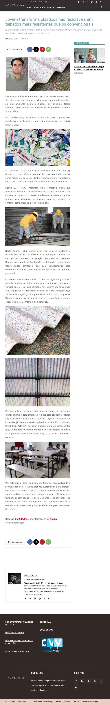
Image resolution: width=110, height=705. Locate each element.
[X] (96, 2)
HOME (29, 7)
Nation (53, 519)
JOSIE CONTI (38, 7)
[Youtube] (101, 2)
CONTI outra (13, 39)
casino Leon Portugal (90, 701)
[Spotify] (92, 2)
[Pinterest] (87, 2)
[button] (101, 7)
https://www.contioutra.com (34, 579)
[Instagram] (83, 2)
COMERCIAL (45, 622)
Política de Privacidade (43, 701)
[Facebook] (78, 2)
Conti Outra (21, 519)
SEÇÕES (49, 7)
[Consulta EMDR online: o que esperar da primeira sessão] (89, 49)
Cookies (58, 701)
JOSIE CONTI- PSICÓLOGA (17, 651)
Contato (76, 701)
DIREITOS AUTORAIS (14, 632)
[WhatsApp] (48, 49)
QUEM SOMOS (46, 630)
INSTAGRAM (60, 7)
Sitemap (66, 701)
